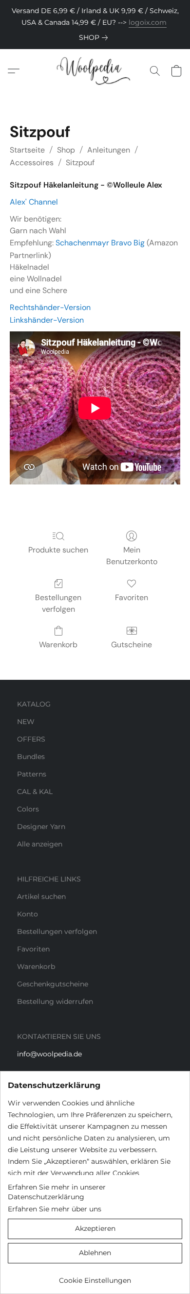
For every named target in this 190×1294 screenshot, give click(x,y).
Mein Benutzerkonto (131, 556)
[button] (95, 71)
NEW (26, 721)
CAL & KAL (35, 791)
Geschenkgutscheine (52, 984)
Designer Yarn (41, 826)
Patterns (31, 774)
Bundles (31, 756)
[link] (95, 37)
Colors (28, 809)
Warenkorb (58, 644)
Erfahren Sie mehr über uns (54, 1209)
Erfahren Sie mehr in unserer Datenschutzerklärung (57, 1192)
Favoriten (131, 597)
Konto (27, 914)
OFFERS (31, 739)
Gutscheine (131, 644)
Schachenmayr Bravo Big (100, 243)
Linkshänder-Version (47, 320)
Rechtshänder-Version (50, 307)
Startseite (27, 150)
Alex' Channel (34, 202)
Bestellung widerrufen (55, 1001)
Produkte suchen (58, 550)
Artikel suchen (41, 896)
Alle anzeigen (39, 844)
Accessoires (32, 162)
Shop (66, 150)
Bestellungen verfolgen (58, 603)
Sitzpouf (80, 162)
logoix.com (148, 22)
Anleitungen (108, 150)
